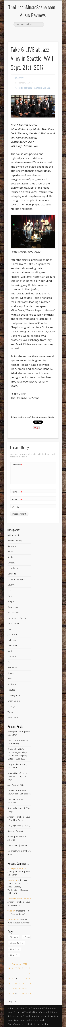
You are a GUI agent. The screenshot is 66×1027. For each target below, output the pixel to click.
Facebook (29, 32)
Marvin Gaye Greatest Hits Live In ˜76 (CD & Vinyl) (17, 776)
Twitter (35, 32)
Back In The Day (15, 540)
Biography (12, 546)
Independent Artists (17, 618)
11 (13, 983)
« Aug (10, 1001)
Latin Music (13, 645)
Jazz (9, 629)
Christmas (12, 562)
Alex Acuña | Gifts (16, 785)
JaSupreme (20, 77)
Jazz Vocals (27, 88)
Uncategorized (14, 695)
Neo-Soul (12, 656)
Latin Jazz (12, 640)
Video (10, 712)
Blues (10, 551)
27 (19, 993)
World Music (13, 717)
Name (17, 492)
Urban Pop (14, 955)
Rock (10, 678)
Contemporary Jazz (16, 579)
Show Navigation (51, 27)
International (13, 623)
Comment (17, 465)
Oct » (16, 1001)
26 (16, 993)
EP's (9, 590)
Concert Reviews (17, 943)
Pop (9, 662)
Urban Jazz (12, 706)
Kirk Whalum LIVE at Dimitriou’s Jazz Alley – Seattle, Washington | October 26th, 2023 (18, 886)
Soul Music (47, 88)
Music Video (15, 949)
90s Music (14, 937)
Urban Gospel (14, 700)
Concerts (19, 88)
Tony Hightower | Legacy (19, 825)
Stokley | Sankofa (15, 831)
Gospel (11, 601)
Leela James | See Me (17, 845)
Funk (10, 596)
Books (10, 557)
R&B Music (37, 88)
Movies (11, 651)
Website (15, 507)
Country (11, 584)
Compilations (13, 568)
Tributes (11, 689)
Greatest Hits (13, 612)
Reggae (11, 673)
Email (17, 500)
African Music (14, 535)
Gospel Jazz (13, 607)
